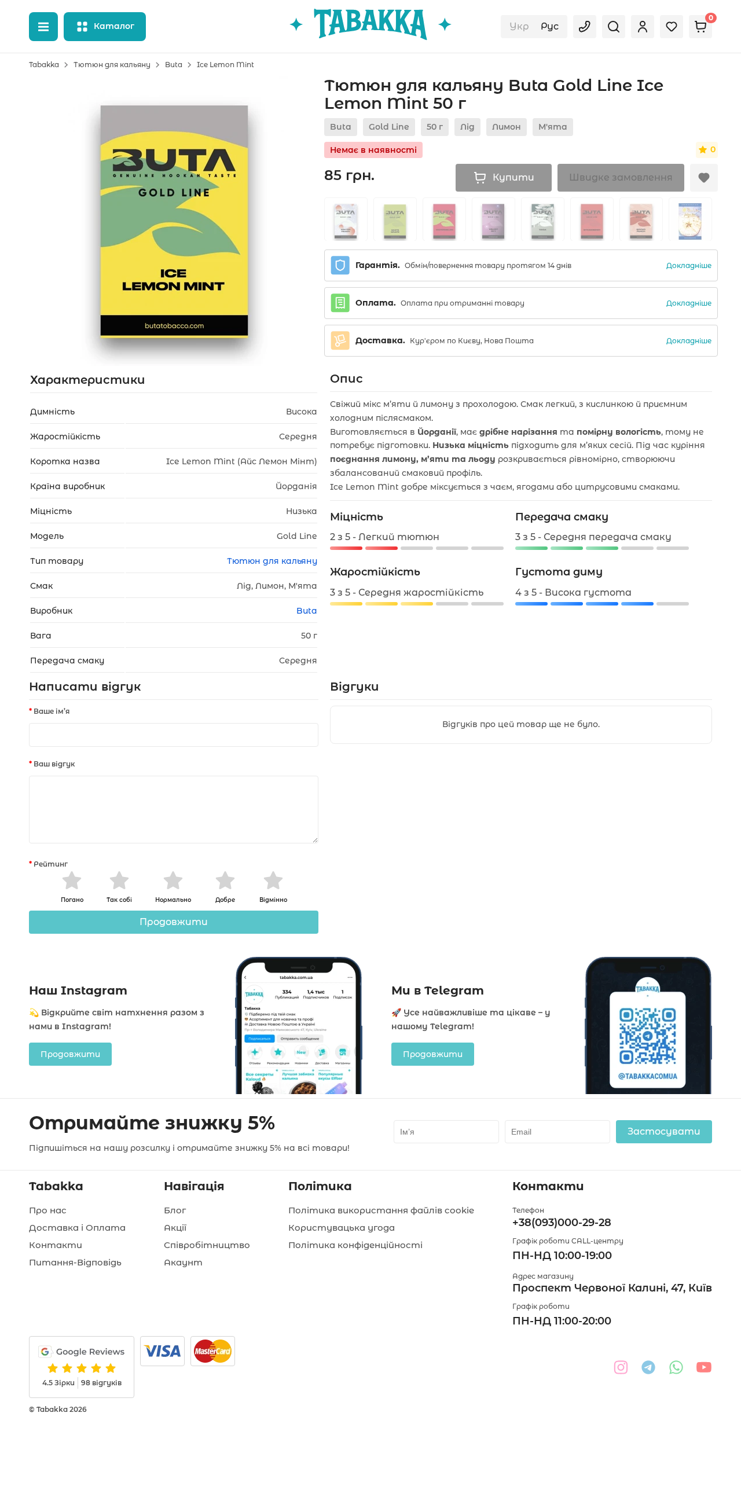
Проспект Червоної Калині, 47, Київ (612, 1288)
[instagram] (620, 1367)
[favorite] (671, 26)
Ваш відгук (54, 763)
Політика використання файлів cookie (381, 1210)
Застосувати (664, 1131)
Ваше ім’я (51, 711)
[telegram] (648, 1367)
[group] (346, 219)
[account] (642, 26)
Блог (175, 1210)
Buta (173, 64)
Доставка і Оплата (77, 1227)
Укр (519, 26)
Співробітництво (207, 1244)
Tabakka (44, 64)
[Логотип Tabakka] (370, 26)
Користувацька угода (341, 1227)
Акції (175, 1227)
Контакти (55, 1244)
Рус (550, 26)
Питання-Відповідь (75, 1262)
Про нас (48, 1210)
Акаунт (183, 1262)
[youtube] (704, 1367)
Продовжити (174, 921)
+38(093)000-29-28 (561, 1222)
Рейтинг (51, 864)
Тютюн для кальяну (112, 64)
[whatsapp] (676, 1367)
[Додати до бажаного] (704, 178)
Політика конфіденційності (355, 1244)
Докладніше (688, 265)
